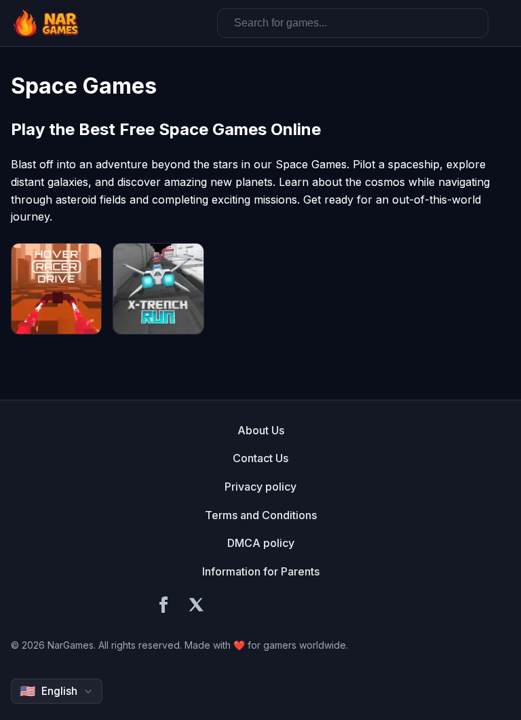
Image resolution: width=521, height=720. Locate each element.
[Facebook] (163, 606)
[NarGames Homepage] (48, 23)
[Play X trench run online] (158, 288)
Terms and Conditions (261, 515)
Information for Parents (261, 571)
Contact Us (260, 458)
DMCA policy (260, 543)
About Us (260, 430)
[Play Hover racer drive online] (56, 288)
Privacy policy (260, 486)
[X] (196, 606)
